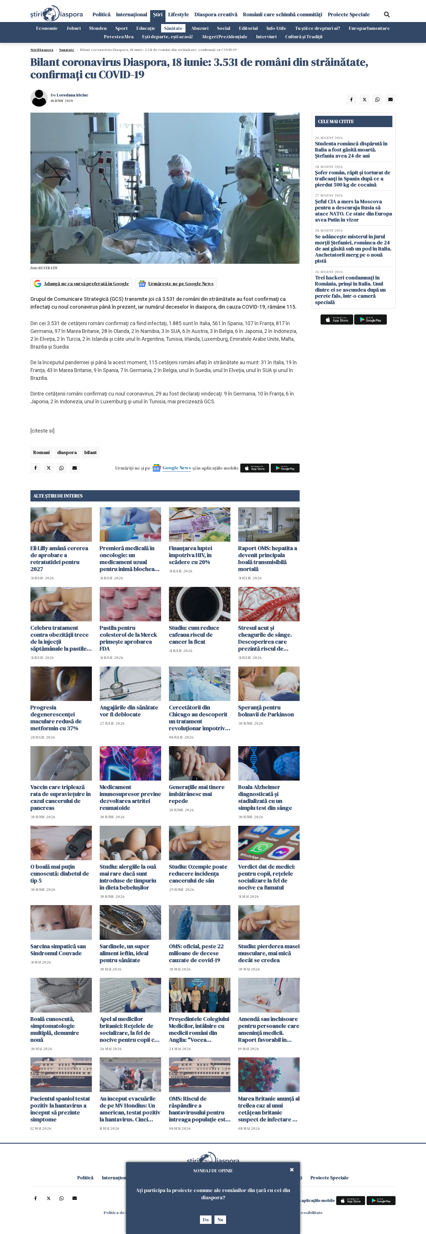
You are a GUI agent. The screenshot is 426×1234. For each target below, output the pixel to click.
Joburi (73, 28)
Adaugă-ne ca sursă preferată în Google (86, 283)
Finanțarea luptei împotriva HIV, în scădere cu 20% (190, 555)
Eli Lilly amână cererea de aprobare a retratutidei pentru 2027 (59, 558)
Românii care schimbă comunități (282, 14)
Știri (158, 14)
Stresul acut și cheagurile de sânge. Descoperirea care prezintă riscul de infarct (265, 638)
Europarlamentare (369, 28)
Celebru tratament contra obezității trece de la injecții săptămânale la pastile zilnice (59, 638)
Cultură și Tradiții (303, 36)
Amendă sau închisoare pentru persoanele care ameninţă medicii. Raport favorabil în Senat (268, 1029)
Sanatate (66, 49)
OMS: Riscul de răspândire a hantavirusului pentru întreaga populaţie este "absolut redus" (199, 1109)
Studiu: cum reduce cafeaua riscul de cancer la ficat (194, 634)
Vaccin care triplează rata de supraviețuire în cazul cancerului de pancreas (60, 797)
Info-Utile (276, 28)
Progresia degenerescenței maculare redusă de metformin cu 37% (56, 718)
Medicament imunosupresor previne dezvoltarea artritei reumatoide (130, 797)
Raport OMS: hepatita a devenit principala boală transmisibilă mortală (267, 558)
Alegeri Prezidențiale (224, 36)
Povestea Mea (119, 36)
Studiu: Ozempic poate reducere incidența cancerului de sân (198, 873)
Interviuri (266, 36)
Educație (145, 28)
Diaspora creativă (216, 14)
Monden (98, 28)
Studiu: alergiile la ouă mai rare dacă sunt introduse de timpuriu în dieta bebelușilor (128, 877)
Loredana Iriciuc (72, 95)
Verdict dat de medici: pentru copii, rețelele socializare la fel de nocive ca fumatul (266, 877)
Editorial (248, 28)
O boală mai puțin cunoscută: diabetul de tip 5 (59, 873)
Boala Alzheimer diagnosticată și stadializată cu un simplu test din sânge (265, 797)
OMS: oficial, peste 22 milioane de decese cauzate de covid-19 (196, 953)
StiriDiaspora (41, 49)
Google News (177, 467)
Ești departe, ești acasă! (167, 36)
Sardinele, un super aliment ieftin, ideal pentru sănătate (125, 953)
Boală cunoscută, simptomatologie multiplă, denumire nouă (54, 1029)
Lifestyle (178, 14)
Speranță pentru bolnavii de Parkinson (266, 711)
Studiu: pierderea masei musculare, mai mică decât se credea (269, 953)
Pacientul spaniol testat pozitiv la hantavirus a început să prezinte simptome (60, 1109)
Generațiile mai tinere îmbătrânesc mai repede (197, 793)
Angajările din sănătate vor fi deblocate (129, 711)
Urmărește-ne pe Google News (181, 283)
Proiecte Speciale (349, 14)
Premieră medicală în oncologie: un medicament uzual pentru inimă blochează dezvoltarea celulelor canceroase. (130, 558)
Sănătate (173, 28)
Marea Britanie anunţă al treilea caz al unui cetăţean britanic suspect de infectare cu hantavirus (269, 1109)
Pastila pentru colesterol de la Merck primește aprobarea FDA (128, 638)
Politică (101, 14)
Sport (121, 28)
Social (223, 28)
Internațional (131, 14)
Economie (47, 28)
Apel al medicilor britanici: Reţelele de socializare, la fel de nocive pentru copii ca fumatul (128, 1029)
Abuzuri (199, 28)
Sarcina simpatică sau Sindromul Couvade (58, 950)
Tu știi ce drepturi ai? (317, 28)
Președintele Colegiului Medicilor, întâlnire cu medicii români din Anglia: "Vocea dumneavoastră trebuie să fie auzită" (199, 1029)
